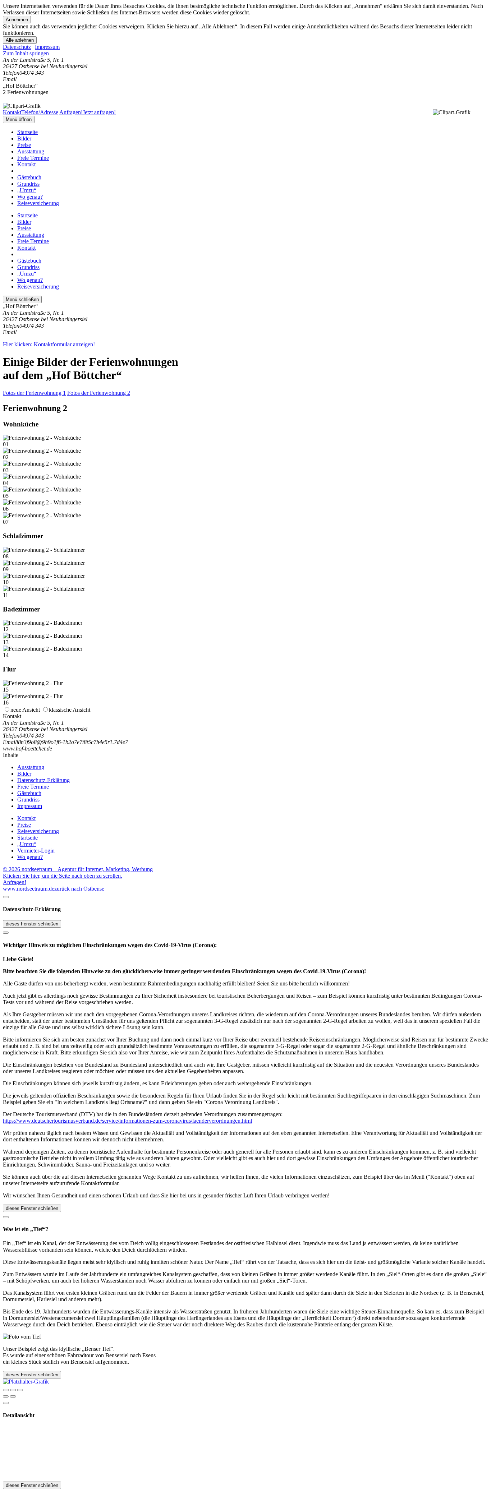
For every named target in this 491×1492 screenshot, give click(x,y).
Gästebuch (29, 177)
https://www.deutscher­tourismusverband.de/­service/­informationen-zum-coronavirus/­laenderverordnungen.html (127, 1121)
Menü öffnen (19, 119)
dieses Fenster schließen (32, 924)
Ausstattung (30, 151)
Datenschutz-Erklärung (43, 780)
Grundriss (28, 184)
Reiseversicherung (38, 203)
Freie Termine (33, 158)
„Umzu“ (26, 190)
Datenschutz (17, 47)
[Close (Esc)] (6, 1390)
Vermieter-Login (36, 850)
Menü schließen (22, 299)
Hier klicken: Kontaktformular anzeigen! (49, 344)
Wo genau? (30, 197)
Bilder (24, 138)
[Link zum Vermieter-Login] (26, 1381)
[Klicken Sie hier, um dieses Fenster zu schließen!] (6, 897)
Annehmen (17, 19)
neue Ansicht (25, 710)
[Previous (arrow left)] (6, 1396)
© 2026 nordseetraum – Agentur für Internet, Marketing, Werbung (78, 869)
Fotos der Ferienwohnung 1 (34, 393)
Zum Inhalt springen (26, 53)
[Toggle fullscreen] (13, 1390)
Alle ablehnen (20, 40)
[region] (245, 53)
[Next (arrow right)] (13, 1396)
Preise (24, 145)
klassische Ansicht (69, 710)
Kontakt (26, 164)
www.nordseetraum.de (28, 889)
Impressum (47, 47)
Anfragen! (14, 882)
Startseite (27, 132)
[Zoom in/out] (20, 1390)
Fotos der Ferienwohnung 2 (98, 393)
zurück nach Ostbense (79, 889)
